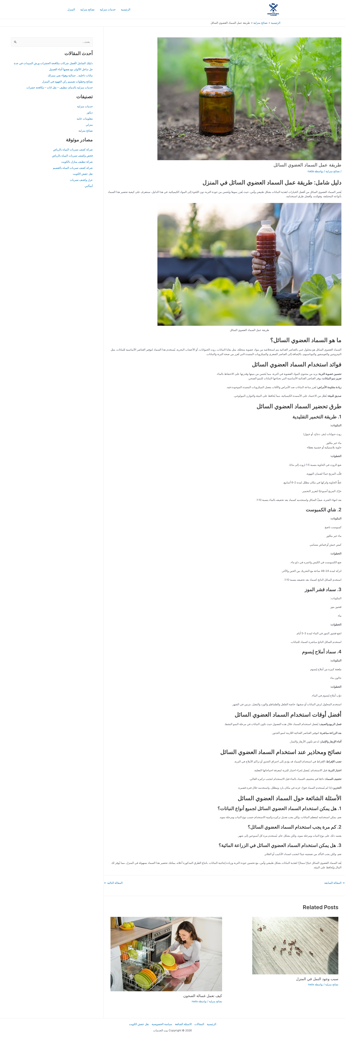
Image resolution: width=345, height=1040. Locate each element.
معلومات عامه (85, 118)
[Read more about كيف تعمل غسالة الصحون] (166, 954)
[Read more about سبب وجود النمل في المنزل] (295, 945)
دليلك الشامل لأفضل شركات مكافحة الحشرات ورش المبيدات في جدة (53, 63)
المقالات (199, 1024)
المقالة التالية (113, 882)
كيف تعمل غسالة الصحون (202, 996)
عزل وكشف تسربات (81, 180)
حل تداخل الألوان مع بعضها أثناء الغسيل (71, 69)
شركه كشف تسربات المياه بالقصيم (73, 168)
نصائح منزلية (87, 9)
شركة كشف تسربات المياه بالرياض (73, 149)
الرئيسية (125, 9)
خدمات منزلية (108, 9)
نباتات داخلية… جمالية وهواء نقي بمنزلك (70, 75)
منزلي (89, 124)
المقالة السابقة (334, 882)
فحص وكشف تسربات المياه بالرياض (72, 155)
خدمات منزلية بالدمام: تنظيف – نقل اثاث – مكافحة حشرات (59, 87)
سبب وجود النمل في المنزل (317, 979)
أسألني (89, 186)
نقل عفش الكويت (83, 173)
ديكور (90, 112)
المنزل (71, 9)
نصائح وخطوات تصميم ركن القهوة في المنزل (67, 81)
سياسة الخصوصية (162, 1024)
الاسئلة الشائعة (183, 1024)
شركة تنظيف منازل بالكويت (77, 161)
